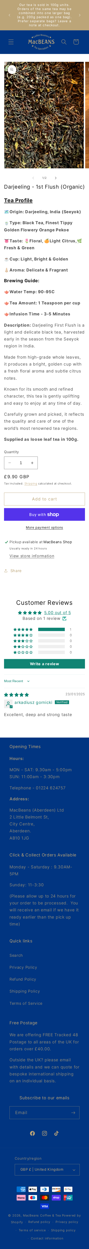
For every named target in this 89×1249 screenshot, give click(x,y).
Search (16, 955)
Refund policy (39, 1222)
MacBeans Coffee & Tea (42, 1215)
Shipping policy (63, 1230)
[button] (11, 42)
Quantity (11, 452)
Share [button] (16, 570)
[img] (16, 694)
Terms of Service (25, 1003)
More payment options (44, 527)
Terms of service (32, 1230)
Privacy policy (67, 1222)
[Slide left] (33, 178)
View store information (31, 555)
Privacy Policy (23, 967)
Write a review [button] (44, 663)
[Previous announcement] (9, 15)
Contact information (47, 1238)
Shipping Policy (24, 991)
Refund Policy (22, 979)
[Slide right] (56, 178)
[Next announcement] (80, 15)
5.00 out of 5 (57, 612)
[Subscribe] (73, 1112)
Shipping (30, 483)
